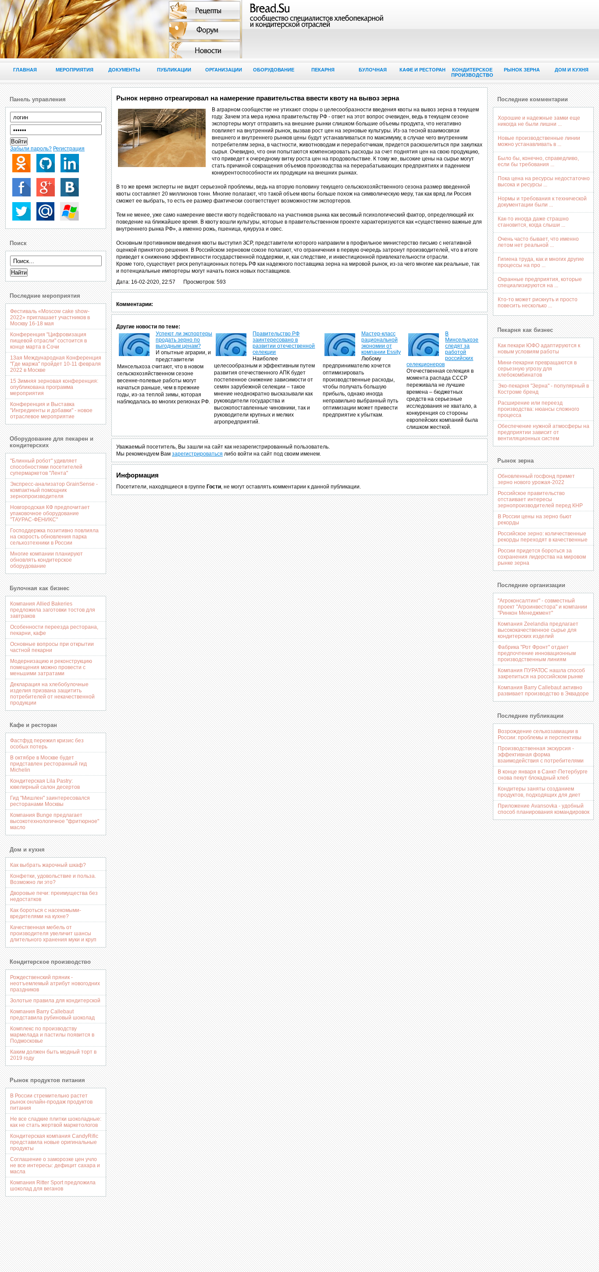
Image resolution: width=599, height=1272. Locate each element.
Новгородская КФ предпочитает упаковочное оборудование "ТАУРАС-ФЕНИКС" (50, 513)
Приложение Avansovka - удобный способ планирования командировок (543, 809)
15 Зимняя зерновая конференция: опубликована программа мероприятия (54, 387)
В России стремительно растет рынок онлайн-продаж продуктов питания (51, 1102)
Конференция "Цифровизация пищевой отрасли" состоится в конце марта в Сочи (48, 340)
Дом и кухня (571, 69)
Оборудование (273, 69)
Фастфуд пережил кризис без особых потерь (47, 744)
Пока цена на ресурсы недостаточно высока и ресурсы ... (544, 181)
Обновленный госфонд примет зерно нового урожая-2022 (536, 479)
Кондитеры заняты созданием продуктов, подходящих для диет (539, 792)
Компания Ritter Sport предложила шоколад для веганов (53, 1185)
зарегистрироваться (197, 454)
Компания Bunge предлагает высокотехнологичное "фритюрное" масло (54, 821)
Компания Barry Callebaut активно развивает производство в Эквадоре (543, 690)
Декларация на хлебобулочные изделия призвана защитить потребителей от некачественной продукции (52, 693)
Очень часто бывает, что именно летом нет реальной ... (538, 242)
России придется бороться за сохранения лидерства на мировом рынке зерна (542, 557)
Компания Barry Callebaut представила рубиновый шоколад (52, 1014)
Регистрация (69, 149)
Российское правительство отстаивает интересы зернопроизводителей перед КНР (540, 499)
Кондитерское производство (472, 72)
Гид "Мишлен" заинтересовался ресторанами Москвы (50, 801)
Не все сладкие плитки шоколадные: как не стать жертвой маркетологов (55, 1122)
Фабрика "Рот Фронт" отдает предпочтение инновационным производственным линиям (537, 653)
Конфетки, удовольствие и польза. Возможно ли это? (53, 879)
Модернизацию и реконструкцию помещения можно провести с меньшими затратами (51, 667)
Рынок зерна (522, 69)
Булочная (373, 69)
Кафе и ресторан (422, 69)
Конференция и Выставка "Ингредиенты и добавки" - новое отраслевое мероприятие (51, 410)
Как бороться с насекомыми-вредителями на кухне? (45, 913)
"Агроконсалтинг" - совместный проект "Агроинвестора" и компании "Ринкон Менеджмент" (542, 607)
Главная (25, 69)
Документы (124, 69)
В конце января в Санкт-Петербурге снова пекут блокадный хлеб (543, 775)
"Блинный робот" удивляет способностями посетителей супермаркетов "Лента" (46, 467)
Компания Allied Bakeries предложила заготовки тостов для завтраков (52, 610)
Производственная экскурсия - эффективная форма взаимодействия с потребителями (541, 754)
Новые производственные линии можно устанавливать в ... (539, 141)
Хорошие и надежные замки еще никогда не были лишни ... (539, 121)
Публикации (174, 69)
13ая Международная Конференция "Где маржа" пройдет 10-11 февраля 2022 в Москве (55, 364)
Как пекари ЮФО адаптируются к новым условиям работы (539, 348)
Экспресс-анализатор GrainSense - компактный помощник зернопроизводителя (54, 490)
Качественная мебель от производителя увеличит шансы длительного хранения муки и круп (53, 933)
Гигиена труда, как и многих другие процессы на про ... (541, 262)
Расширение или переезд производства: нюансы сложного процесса (538, 409)
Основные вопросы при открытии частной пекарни (52, 647)
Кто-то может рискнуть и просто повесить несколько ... (538, 302)
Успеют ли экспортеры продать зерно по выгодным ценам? (184, 340)
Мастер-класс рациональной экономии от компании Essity (381, 343)
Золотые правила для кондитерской (55, 1001)
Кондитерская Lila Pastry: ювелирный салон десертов (45, 784)
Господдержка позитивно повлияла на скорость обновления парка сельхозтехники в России (54, 536)
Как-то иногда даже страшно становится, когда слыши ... (533, 222)
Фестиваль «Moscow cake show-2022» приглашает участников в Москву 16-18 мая (50, 317)
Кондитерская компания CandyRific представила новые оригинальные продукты (54, 1142)
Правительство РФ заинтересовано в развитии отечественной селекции (284, 343)
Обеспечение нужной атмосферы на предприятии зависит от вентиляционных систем (543, 432)
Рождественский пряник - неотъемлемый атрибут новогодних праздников (55, 983)
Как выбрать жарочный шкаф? (48, 865)
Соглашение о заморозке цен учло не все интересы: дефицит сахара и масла (55, 1165)
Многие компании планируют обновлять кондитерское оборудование (46, 560)
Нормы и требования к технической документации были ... (542, 202)
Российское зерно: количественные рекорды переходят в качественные (543, 537)
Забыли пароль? (31, 149)
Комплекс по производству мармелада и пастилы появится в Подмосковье (52, 1035)
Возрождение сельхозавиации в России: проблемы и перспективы (539, 734)
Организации (223, 69)
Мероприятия (74, 69)
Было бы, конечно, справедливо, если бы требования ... (538, 161)
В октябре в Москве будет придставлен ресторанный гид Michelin (48, 764)
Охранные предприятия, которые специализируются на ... (540, 282)
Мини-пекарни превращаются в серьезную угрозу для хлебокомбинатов (537, 369)
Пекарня (323, 69)
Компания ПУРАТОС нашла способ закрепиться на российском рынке (541, 673)
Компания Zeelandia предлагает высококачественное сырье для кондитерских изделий (538, 630)
